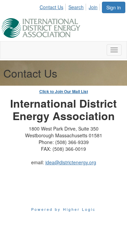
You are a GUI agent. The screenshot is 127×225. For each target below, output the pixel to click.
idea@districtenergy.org (70, 162)
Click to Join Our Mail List (63, 91)
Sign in (113, 7)
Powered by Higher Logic (63, 209)
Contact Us (51, 7)
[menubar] (70, 6)
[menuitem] (53, 6)
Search (76, 7)
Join (93, 7)
